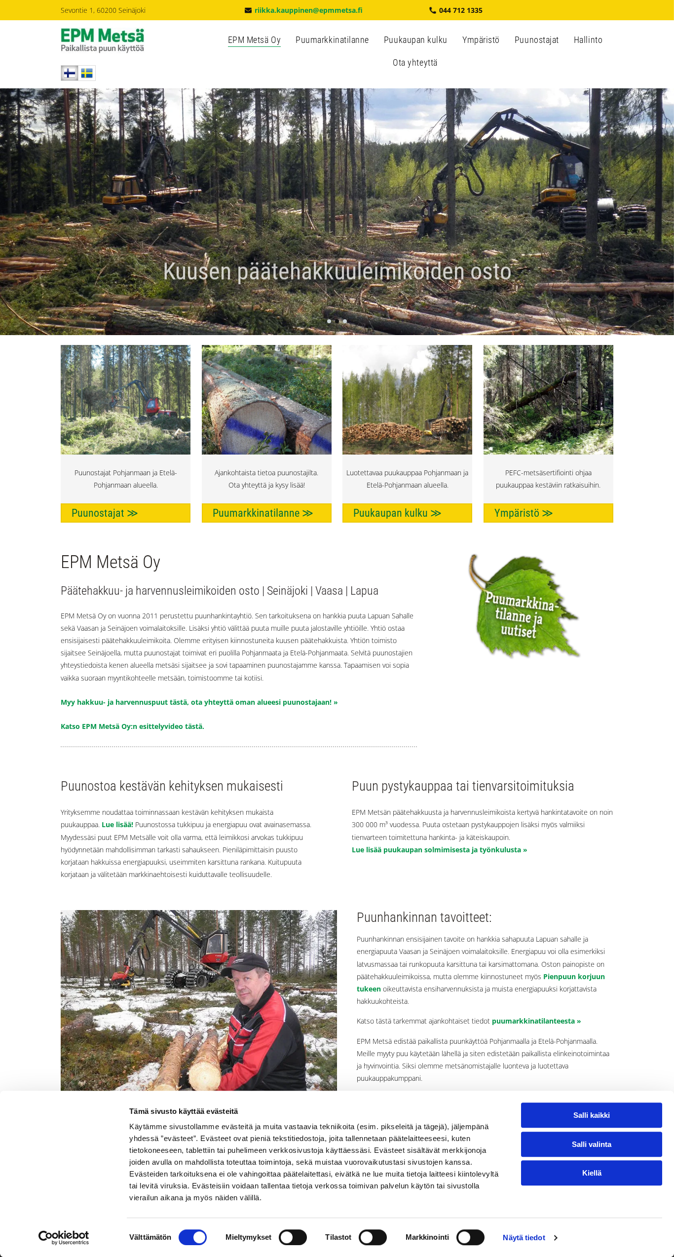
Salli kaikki (591, 1115)
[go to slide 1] (329, 321)
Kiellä (591, 1173)
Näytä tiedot (524, 1237)
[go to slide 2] (337, 321)
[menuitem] (254, 43)
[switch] (293, 1237)
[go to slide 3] (345, 321)
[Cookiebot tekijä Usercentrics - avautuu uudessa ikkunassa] (64, 1237)
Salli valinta (591, 1144)
